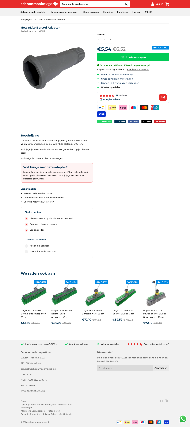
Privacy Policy (50, 414)
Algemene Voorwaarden (33, 411)
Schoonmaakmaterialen (64, 12)
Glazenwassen (91, 12)
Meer (148, 12)
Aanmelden (161, 368)
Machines (122, 12)
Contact (24, 401)
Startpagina (26, 19)
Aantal (100, 34)
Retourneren (54, 411)
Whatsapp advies (110, 344)
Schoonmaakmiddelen (33, 12)
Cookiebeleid (65, 414)
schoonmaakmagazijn (39, 422)
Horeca (136, 12)
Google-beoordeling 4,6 (156, 344)
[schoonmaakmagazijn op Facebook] (161, 401)
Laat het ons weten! (138, 69)
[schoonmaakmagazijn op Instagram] (166, 401)
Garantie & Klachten (30, 414)
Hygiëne (108, 12)
